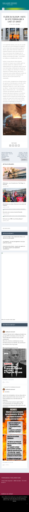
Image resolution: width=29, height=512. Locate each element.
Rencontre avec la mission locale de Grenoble (12, 212)
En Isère (18, 24)
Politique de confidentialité (14, 509)
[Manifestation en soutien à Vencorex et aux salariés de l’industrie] (14, 195)
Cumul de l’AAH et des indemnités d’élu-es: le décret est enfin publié (14, 237)
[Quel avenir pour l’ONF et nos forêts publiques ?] (14, 216)
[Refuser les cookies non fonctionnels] (27, 503)
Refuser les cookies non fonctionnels (14, 506)
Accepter (14, 503)
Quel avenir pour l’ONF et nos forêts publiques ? (13, 218)
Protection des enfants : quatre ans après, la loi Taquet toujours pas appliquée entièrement (14, 247)
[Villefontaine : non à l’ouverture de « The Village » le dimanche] (14, 174)
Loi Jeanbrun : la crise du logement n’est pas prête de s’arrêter (14, 242)
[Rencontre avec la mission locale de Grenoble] (14, 209)
